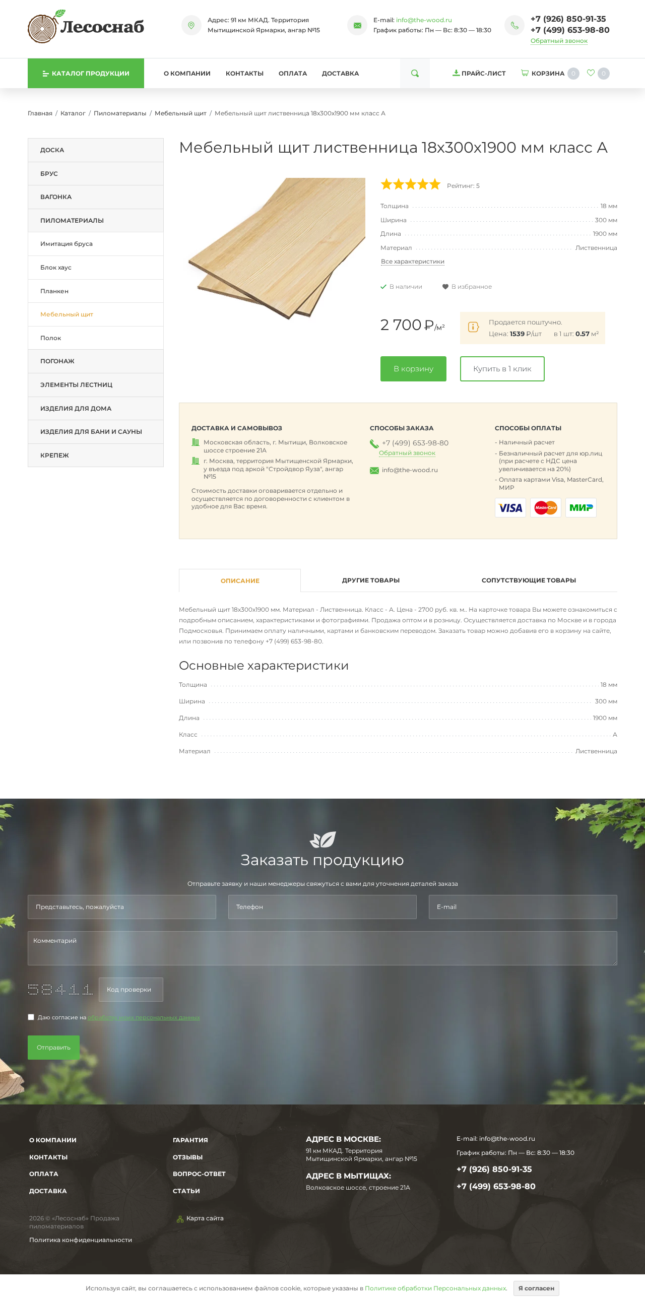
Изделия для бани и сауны (91, 431)
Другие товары (371, 580)
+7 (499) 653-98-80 (570, 30)
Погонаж (57, 361)
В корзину (413, 368)
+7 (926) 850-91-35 (568, 19)
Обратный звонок (559, 40)
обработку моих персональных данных (144, 1017)
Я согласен (536, 1288)
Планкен (54, 291)
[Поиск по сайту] (415, 73)
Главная (40, 113)
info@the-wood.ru (424, 20)
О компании (187, 73)
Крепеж (54, 455)
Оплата (293, 73)
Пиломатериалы (120, 113)
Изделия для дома (75, 408)
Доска (52, 150)
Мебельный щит (181, 113)
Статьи (186, 1191)
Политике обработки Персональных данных (435, 1288)
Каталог (73, 113)
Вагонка (56, 197)
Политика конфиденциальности (80, 1240)
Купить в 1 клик (502, 368)
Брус (49, 173)
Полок (50, 338)
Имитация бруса (66, 243)
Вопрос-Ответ (199, 1174)
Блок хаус (56, 267)
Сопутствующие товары (529, 580)
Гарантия (190, 1140)
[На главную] (86, 26)
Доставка (340, 73)
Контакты (245, 73)
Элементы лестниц (76, 384)
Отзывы (188, 1157)
